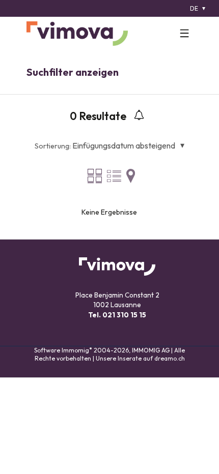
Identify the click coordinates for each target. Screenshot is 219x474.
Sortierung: (53, 146)
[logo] (77, 33)
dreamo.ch (169, 358)
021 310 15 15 (124, 314)
